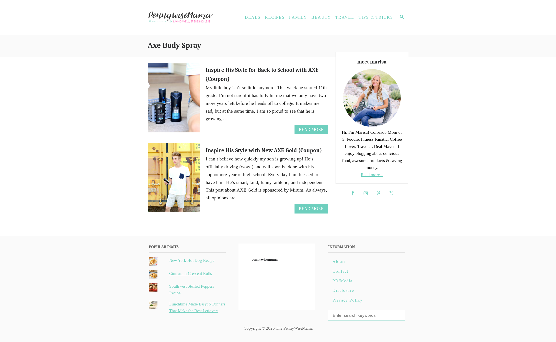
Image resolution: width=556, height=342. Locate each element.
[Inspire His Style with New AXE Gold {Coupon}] (174, 180)
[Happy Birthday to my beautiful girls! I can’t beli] (302, 287)
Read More (313, 130)
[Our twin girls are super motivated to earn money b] (302, 301)
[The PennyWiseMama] (187, 17)
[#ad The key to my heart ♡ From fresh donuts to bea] (277, 272)
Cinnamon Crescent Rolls (190, 273)
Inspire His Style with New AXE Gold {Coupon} (264, 150)
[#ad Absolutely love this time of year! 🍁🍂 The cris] (277, 301)
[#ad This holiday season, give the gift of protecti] (251, 287)
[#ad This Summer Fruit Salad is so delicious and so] (302, 272)
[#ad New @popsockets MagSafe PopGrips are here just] (277, 287)
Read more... (372, 174)
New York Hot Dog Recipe (191, 260)
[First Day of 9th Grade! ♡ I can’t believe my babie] (251, 272)
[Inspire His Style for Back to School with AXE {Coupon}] (174, 100)
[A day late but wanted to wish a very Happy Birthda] (251, 301)
